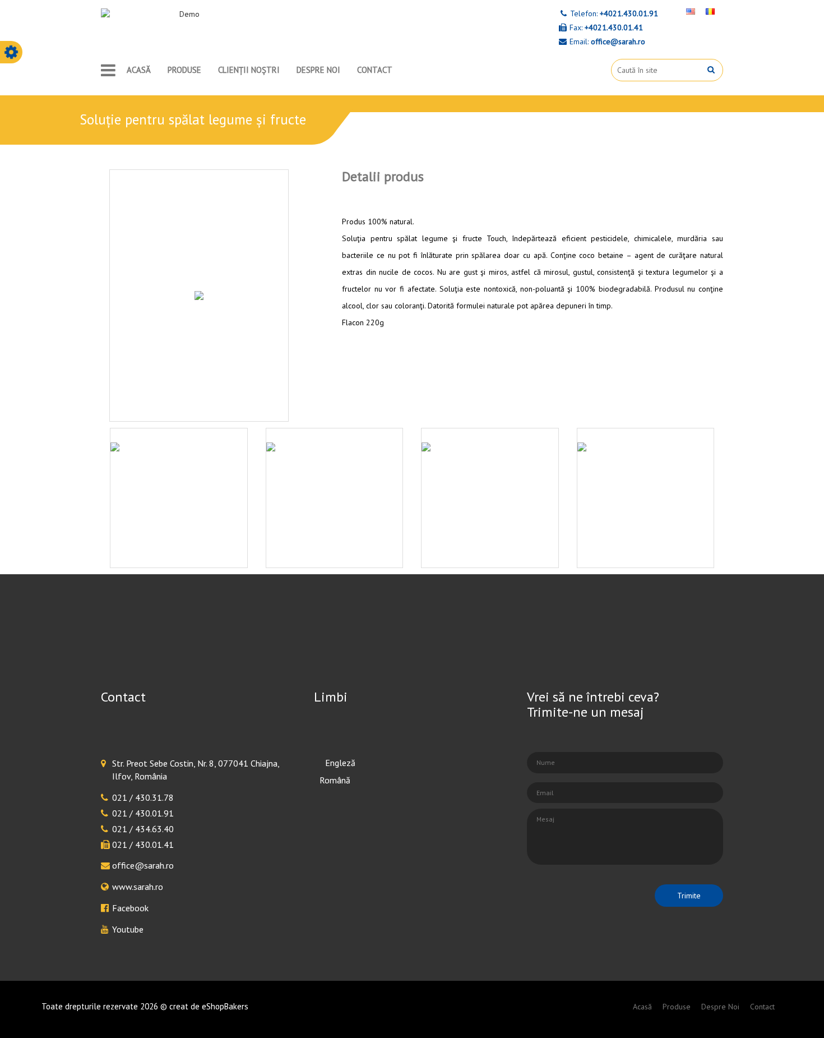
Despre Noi (318, 69)
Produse (184, 69)
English (333, 762)
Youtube (127, 929)
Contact (374, 69)
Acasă (139, 69)
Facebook (130, 908)
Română (335, 780)
